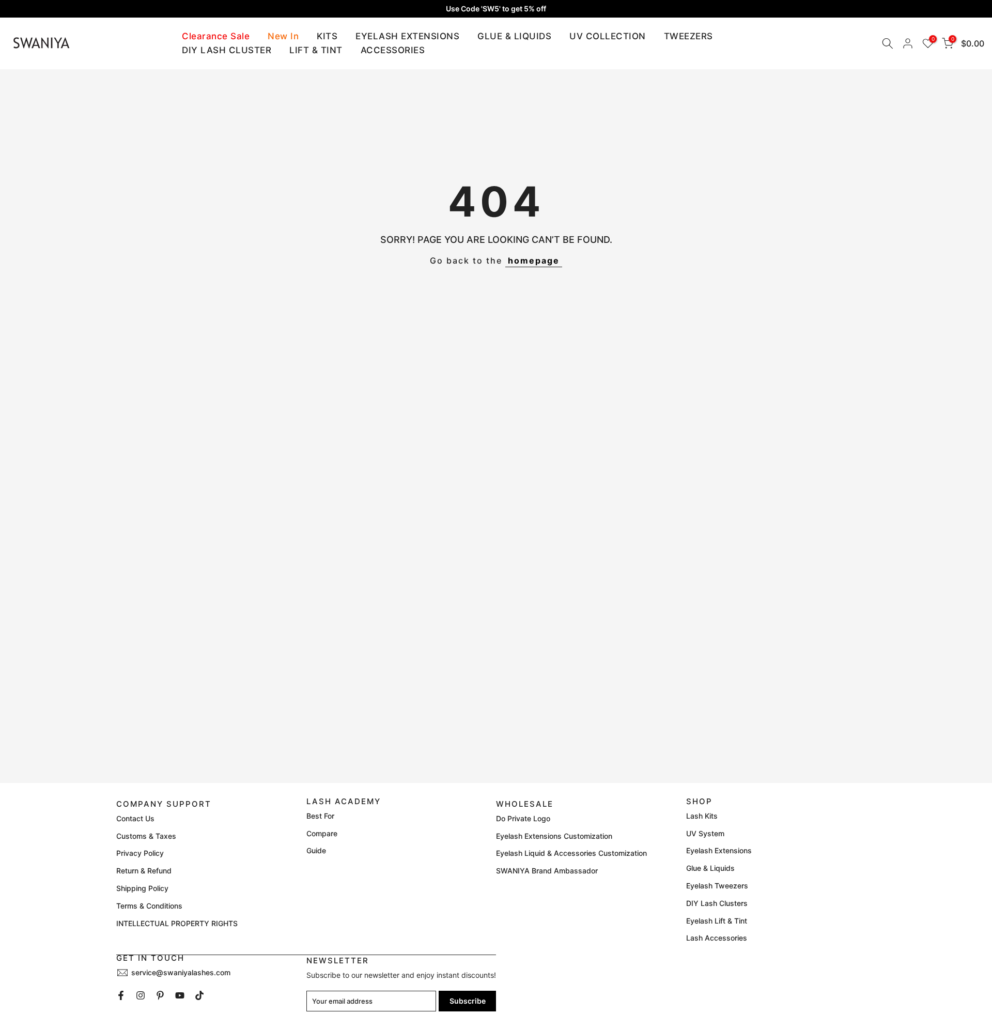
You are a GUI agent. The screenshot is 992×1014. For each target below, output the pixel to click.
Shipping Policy (142, 888)
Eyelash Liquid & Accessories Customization (571, 853)
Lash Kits (702, 815)
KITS (327, 36)
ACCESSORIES (393, 50)
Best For (320, 815)
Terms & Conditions (149, 905)
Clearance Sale (216, 36)
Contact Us (135, 818)
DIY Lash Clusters (717, 903)
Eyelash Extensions (719, 850)
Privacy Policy (140, 853)
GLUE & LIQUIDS (514, 36)
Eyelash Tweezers (717, 885)
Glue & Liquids (710, 868)
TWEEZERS (688, 36)
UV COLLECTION (607, 36)
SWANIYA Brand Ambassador (547, 870)
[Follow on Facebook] (121, 995)
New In (283, 36)
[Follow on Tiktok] (199, 995)
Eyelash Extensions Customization (554, 836)
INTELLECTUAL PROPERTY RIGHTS (177, 923)
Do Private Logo (523, 818)
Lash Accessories (716, 937)
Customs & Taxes (146, 836)
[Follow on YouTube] (179, 995)
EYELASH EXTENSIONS (407, 36)
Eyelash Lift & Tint (716, 920)
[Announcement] (496, 9)
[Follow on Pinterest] (160, 995)
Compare (321, 833)
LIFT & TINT (316, 50)
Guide (316, 850)
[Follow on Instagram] (140, 995)
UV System (705, 833)
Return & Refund (144, 870)
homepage (534, 260)
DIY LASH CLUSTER (226, 50)
